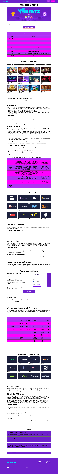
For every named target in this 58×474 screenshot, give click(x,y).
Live (22, 64)
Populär (12, 64)
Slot (45, 64)
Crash (34, 64)
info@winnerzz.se (48, 462)
